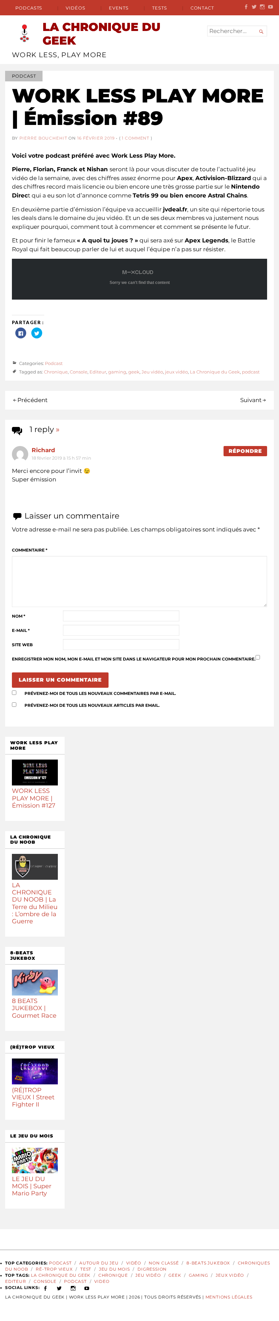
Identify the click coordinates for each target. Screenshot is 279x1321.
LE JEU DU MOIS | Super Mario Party (31, 1186)
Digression (152, 1269)
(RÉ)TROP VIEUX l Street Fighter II (33, 1097)
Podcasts (28, 8)
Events (119, 8)
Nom (18, 616)
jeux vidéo (176, 372)
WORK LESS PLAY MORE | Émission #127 (33, 798)
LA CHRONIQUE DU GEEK (102, 34)
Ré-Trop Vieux (54, 1269)
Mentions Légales (229, 1297)
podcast (251, 372)
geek (134, 372)
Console (78, 372)
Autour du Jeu (99, 1263)
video (101, 1281)
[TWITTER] (59, 1287)
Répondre (245, 451)
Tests (159, 8)
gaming (117, 372)
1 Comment (135, 138)
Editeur (97, 372)
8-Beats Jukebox (208, 1263)
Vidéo (133, 1263)
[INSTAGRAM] (73, 1287)
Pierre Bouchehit (43, 138)
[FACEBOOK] (45, 1287)
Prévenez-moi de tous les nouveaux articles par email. (92, 705)
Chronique (56, 372)
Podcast (24, 76)
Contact (202, 8)
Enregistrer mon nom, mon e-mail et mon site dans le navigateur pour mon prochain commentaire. (134, 659)
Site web (22, 644)
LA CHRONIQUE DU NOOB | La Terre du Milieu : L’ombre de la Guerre (35, 903)
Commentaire (29, 550)
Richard (43, 450)
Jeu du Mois (114, 1269)
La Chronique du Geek (215, 372)
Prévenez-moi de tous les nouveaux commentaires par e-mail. (100, 693)
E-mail (21, 630)
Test (85, 1269)
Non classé (164, 1263)
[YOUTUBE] (87, 1287)
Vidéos (75, 8)
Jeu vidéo (152, 372)
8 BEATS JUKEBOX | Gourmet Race (34, 1008)
